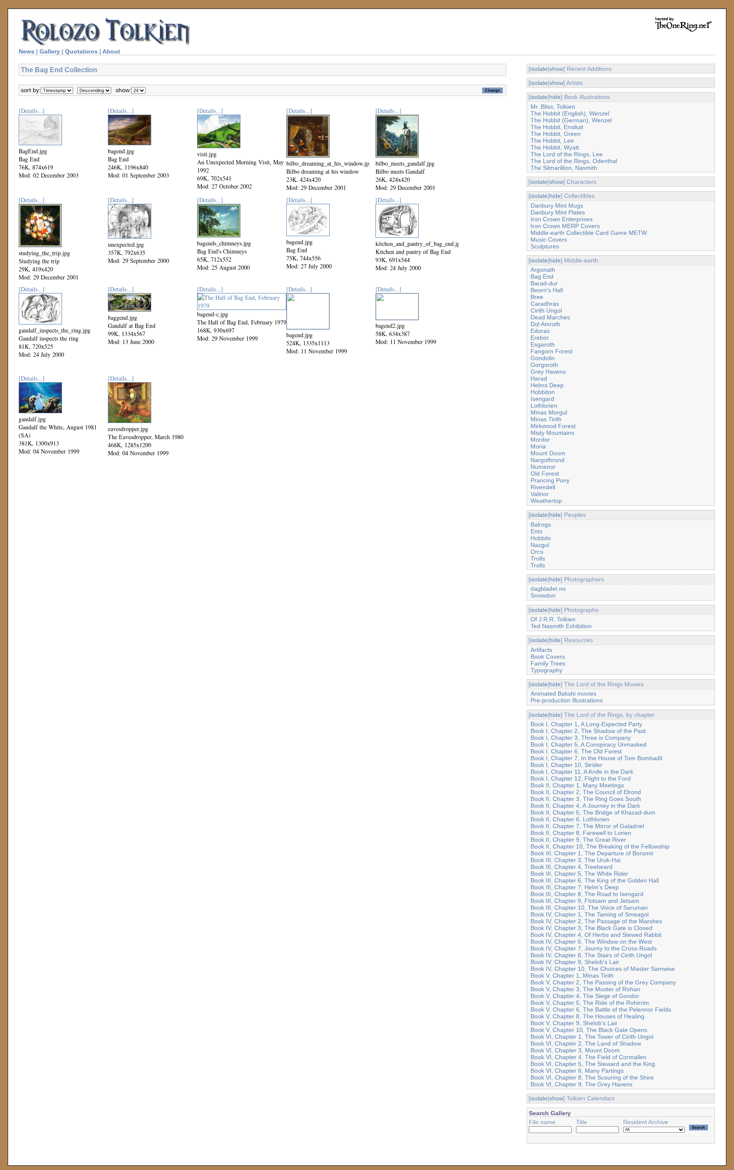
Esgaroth (543, 344)
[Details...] (32, 111)
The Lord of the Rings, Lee (567, 154)
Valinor (540, 494)
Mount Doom (548, 453)
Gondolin (543, 358)
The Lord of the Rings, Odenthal (574, 161)
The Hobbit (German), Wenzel (571, 120)
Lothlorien (544, 405)
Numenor (543, 466)
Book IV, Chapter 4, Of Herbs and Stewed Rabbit (596, 934)
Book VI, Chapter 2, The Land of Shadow (586, 1043)
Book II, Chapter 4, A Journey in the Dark (585, 805)
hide (555, 96)
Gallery (50, 51)
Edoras (540, 330)
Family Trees (548, 663)
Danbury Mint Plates (558, 212)
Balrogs (541, 524)
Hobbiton (543, 392)
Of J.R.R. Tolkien (553, 619)
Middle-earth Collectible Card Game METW (589, 232)
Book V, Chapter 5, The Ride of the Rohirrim (590, 1002)
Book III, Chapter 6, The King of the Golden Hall (595, 880)
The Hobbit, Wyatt (555, 147)
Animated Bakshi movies (563, 693)
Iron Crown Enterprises (562, 219)
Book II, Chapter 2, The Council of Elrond (586, 792)
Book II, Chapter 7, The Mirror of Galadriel (587, 826)
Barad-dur (544, 283)
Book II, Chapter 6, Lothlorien (570, 819)
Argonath (543, 269)
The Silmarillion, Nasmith (564, 167)
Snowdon (543, 595)
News (26, 51)
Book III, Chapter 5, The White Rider (579, 873)
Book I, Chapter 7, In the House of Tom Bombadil (596, 758)
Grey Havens (548, 371)
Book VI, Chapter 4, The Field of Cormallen (588, 1057)
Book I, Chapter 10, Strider (566, 764)
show (556, 68)
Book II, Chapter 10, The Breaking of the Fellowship (600, 846)
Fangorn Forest (552, 351)
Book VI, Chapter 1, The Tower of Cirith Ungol (592, 1036)
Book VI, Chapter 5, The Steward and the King (593, 1063)
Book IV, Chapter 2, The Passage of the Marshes (596, 921)
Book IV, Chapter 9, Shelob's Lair (575, 962)
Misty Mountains (552, 432)
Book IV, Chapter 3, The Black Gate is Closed (591, 928)
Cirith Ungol (546, 310)
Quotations (81, 51)
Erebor (540, 337)
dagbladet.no (548, 588)
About (111, 51)
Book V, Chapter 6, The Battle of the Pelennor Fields (601, 1009)
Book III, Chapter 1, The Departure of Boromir (592, 853)
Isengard (542, 398)
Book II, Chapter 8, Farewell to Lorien (581, 832)
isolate (539, 68)
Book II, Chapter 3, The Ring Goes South (586, 798)
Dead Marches (550, 317)
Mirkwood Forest (553, 426)
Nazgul (540, 544)
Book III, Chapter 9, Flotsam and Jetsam (585, 900)
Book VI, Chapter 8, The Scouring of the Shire (592, 1077)
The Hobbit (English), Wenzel (570, 113)
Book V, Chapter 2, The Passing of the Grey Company (603, 982)
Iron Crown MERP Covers (565, 226)
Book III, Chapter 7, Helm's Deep (575, 887)
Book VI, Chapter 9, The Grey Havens (581, 1084)
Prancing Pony (550, 480)
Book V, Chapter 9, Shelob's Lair (574, 1023)
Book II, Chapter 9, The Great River (578, 839)
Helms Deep (547, 385)
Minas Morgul (549, 412)
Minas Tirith (546, 419)
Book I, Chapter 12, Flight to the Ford (581, 778)
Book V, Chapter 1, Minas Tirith (572, 975)
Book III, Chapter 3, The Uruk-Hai (576, 860)
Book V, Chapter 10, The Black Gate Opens (589, 1029)
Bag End (542, 276)
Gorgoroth (544, 364)
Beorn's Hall (547, 290)
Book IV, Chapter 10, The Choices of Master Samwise (603, 968)
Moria (538, 446)
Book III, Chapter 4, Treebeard (572, 866)
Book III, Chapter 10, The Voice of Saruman (589, 907)
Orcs (537, 551)
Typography (546, 670)
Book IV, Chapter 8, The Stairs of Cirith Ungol (591, 955)
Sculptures (545, 246)
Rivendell (543, 487)
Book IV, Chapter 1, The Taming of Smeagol (590, 914)
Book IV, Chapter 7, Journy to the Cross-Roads (594, 948)
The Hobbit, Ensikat (557, 127)
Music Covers (549, 239)
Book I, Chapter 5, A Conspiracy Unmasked (588, 744)
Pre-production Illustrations (567, 700)
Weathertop (546, 500)
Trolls (538, 558)
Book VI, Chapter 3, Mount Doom (575, 1050)
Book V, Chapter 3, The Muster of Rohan (585, 989)
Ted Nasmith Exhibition (561, 626)
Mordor (540, 439)
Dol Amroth (545, 324)
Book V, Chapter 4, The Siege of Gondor (585, 995)
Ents (536, 531)
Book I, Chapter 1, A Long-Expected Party (586, 724)
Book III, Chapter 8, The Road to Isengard (587, 894)
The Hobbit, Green (556, 133)
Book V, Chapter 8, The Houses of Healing (587, 1016)
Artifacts (541, 649)
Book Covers (548, 656)
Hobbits (541, 538)
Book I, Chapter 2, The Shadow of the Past (588, 730)
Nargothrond (548, 460)
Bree (537, 296)
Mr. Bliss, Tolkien (553, 106)
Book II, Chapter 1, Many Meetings (577, 785)
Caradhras (545, 303)
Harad (539, 378)
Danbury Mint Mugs (557, 205)
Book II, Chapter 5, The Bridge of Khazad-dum (593, 812)
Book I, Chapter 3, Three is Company (581, 737)
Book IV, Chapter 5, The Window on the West (591, 941)
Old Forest (545, 473)
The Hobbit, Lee (552, 140)
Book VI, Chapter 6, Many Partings (577, 1070)
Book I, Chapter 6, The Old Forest (576, 751)
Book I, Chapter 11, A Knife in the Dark (582, 771)
